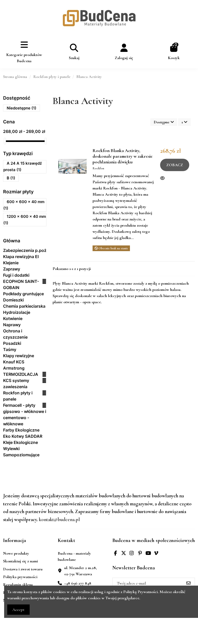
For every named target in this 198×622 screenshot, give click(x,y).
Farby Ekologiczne (21, 430)
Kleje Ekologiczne (20, 442)
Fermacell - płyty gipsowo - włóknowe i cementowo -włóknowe (24, 414)
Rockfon (98, 168)
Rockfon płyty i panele (17, 396)
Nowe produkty (16, 553)
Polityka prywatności (20, 576)
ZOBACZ (174, 165)
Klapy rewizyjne (18, 355)
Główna (11, 240)
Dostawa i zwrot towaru (23, 569)
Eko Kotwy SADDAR (22, 436)
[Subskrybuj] (188, 583)
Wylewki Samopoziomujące (21, 451)
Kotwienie (12, 318)
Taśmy (9, 349)
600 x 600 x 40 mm (23, 205)
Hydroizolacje (16, 312)
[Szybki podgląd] (163, 178)
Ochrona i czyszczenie (15, 334)
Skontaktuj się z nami (20, 561)
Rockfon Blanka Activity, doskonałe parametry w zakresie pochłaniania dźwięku (123, 156)
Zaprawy (11, 269)
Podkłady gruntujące (23, 293)
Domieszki (13, 299)
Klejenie (11, 262)
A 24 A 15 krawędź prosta (22, 166)
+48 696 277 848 (77, 583)
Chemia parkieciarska (24, 306)
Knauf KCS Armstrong (13, 365)
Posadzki (12, 343)
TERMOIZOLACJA (20, 374)
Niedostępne (21, 108)
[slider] (5, 141)
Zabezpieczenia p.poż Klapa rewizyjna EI (24, 253)
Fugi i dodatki (16, 275)
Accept (18, 609)
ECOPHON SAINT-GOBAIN (21, 284)
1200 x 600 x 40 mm (24, 219)
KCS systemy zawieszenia (16, 383)
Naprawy (12, 324)
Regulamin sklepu (18, 584)
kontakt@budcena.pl (59, 519)
